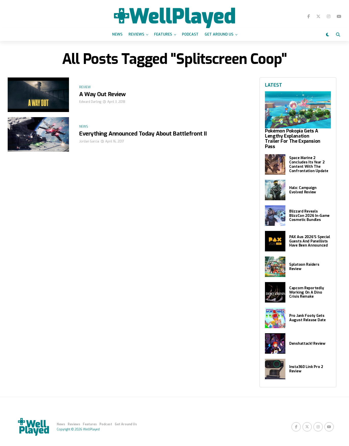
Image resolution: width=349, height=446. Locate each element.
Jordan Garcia (89, 141)
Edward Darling (90, 102)
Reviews (136, 34)
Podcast (190, 34)
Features (163, 34)
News (117, 34)
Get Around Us (219, 34)
